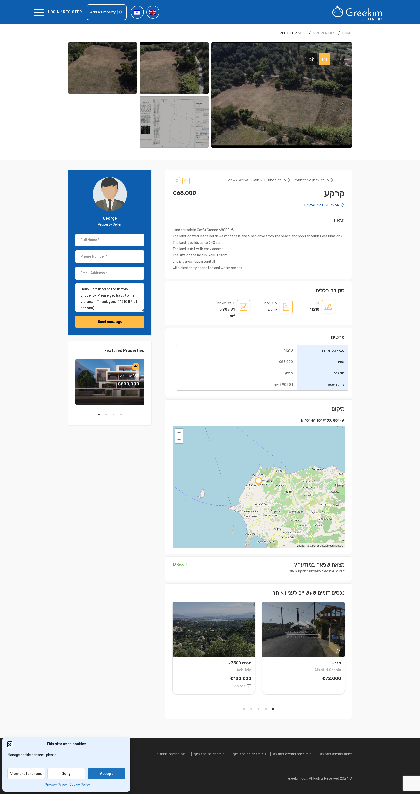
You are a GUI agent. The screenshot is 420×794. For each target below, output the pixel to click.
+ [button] (179, 432)
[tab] (324, 59)
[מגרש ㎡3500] (214, 629)
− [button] (179, 440)
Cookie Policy (80, 785)
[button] (9, 744)
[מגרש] (303, 629)
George (110, 218)
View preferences (26, 773)
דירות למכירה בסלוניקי (250, 754)
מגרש (336, 663)
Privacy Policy (56, 785)
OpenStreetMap (319, 545)
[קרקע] (110, 194)
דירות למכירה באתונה (336, 754)
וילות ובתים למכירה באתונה (293, 754)
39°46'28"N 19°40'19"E (322, 205)
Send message (110, 322)
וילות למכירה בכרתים (172, 754)
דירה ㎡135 (129, 375)
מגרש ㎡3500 (239, 663)
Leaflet (301, 545)
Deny (66, 773)
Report (182, 564)
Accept (106, 773)
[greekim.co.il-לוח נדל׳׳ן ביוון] (357, 12)
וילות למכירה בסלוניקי (210, 754)
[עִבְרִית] (137, 12)
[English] (152, 12)
